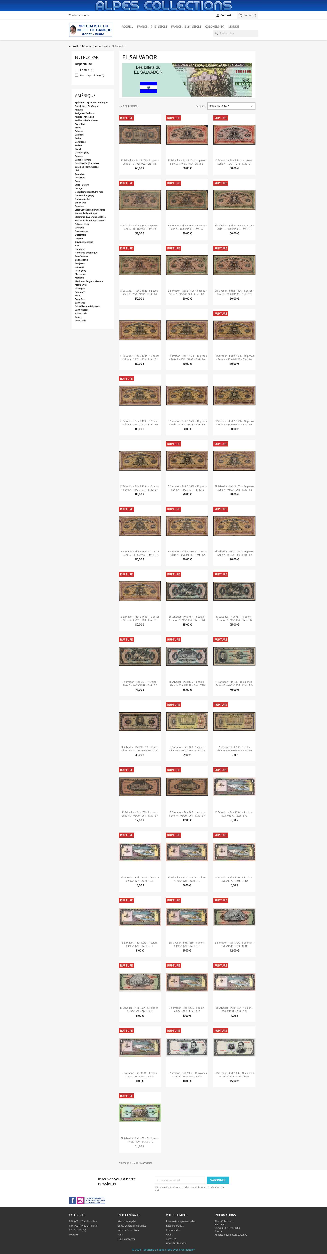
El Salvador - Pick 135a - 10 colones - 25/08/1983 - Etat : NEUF (187, 1074)
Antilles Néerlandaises (86, 120)
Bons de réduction (176, 1243)
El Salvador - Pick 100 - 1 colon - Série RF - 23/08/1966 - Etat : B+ (234, 748)
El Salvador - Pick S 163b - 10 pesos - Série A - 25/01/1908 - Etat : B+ (139, 357)
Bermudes (80, 141)
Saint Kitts (80, 302)
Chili (77, 170)
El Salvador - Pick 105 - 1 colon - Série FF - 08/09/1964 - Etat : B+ (187, 814)
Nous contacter (126, 1239)
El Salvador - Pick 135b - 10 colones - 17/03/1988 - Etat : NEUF (234, 1074)
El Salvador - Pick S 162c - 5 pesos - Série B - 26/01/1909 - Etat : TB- (234, 227)
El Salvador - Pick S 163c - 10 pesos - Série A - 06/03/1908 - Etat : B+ (187, 553)
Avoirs (169, 1234)
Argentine (80, 123)
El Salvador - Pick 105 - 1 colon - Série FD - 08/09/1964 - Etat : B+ (140, 814)
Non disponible (92, 75)
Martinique (80, 274)
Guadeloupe (81, 231)
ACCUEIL (127, 26)
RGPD (121, 1234)
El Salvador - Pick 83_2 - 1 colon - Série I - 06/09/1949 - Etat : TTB (187, 683)
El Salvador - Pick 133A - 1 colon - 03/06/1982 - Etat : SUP (187, 1009)
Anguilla (79, 109)
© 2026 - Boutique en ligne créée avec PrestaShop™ (163, 1249)
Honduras (80, 249)
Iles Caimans (81, 256)
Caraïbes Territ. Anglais (87, 166)
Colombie (80, 173)
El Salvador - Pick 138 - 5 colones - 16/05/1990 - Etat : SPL (140, 1140)
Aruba (78, 127)
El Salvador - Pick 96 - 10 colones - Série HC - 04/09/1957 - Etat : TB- (234, 683)
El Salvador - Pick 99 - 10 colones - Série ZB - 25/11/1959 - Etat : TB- (140, 748)
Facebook (72, 1200)
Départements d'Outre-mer (89, 191)
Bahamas (79, 131)
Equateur (79, 206)
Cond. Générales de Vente (132, 1225)
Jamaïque (79, 266)
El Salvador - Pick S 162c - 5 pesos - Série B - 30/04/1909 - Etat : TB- (187, 292)
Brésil (78, 148)
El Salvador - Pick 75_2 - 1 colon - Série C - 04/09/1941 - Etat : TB (140, 683)
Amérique (85, 95)
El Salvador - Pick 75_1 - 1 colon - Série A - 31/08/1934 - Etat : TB (234, 618)
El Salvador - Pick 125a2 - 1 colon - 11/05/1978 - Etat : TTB (187, 879)
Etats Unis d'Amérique (86, 213)
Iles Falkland (81, 259)
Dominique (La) (82, 199)
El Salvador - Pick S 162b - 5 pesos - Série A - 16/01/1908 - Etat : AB (187, 227)
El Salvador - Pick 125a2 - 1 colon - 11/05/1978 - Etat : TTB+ (234, 879)
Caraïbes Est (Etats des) (87, 163)
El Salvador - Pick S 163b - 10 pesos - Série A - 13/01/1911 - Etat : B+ (187, 422)
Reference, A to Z (231, 106)
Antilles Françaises (84, 116)
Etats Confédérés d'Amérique (90, 209)
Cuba (77, 181)
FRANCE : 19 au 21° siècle (83, 1225)
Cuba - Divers (82, 184)
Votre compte (176, 1215)
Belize (78, 138)
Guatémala (80, 234)
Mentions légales (127, 1221)
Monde (233, 26)
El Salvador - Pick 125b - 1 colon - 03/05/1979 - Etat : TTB (187, 944)
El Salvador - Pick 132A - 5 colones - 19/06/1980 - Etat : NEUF (234, 944)
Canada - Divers (83, 159)
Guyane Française (84, 241)
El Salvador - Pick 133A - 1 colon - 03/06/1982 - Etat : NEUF (139, 1074)
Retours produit (175, 1225)
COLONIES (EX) (77, 1230)
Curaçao (79, 188)
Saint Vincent (81, 309)
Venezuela (80, 320)
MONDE (73, 1234)
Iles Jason (80, 263)
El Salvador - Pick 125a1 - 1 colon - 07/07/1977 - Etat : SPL (234, 814)
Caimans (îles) (82, 152)
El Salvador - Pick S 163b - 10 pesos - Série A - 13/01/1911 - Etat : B (187, 488)
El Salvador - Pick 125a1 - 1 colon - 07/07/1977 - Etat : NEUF (140, 879)
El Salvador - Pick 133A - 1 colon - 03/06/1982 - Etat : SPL (234, 1009)
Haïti (77, 245)
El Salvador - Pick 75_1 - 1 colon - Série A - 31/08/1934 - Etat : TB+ (187, 618)
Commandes (173, 1230)
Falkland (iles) (82, 224)
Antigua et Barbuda (85, 113)
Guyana (79, 238)
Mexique (79, 277)
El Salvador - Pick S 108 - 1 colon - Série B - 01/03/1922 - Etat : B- (140, 162)
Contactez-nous (79, 15)
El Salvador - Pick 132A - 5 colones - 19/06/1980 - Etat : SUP (140, 1009)
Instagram (80, 1200)
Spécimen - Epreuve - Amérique (91, 102)
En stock (87, 69)
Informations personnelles (180, 1221)
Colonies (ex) (214, 26)
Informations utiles (128, 1230)
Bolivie (78, 145)
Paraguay (80, 291)
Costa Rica (80, 177)
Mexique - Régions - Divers (89, 281)
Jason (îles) (80, 270)
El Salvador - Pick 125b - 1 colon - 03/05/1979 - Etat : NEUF (139, 944)
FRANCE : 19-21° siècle (186, 26)
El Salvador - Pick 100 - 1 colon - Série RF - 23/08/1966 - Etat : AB (187, 748)
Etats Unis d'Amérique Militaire (90, 216)
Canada (79, 156)
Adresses (171, 1239)
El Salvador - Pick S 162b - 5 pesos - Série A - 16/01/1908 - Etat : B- (140, 227)
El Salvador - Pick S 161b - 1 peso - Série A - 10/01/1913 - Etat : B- (187, 162)
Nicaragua (80, 288)
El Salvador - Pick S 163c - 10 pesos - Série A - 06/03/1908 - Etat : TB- (234, 488)
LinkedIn (94, 1200)
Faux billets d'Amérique (87, 106)
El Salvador (80, 202)
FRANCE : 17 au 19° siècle (83, 1221)
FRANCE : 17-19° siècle (152, 26)
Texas (78, 316)
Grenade (79, 227)
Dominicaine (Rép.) (84, 195)
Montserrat (80, 284)
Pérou (78, 295)
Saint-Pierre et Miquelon (87, 306)
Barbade (79, 134)
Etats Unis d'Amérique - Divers (90, 220)
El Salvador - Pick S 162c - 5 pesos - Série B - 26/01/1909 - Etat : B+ (139, 292)
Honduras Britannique (86, 252)
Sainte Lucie (81, 313)
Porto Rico (80, 299)
